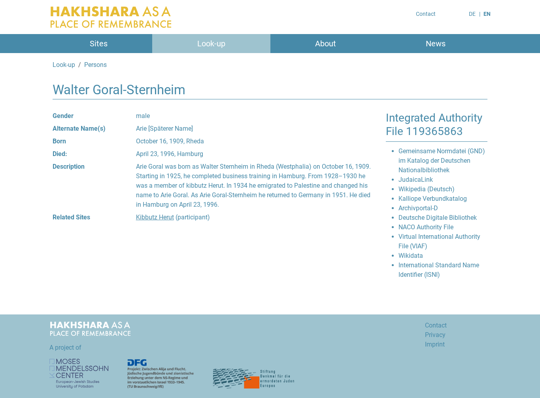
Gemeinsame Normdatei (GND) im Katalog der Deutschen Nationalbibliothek (441, 160)
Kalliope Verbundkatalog (432, 198)
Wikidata (410, 255)
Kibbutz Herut (155, 217)
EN (487, 14)
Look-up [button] (211, 43)
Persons (95, 65)
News (436, 43)
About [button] (325, 43)
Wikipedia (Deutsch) (426, 189)
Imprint (435, 344)
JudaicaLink (415, 179)
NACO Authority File (425, 227)
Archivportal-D (418, 208)
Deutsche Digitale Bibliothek (437, 217)
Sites (99, 43)
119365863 (434, 131)
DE (472, 14)
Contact (426, 14)
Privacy (435, 335)
